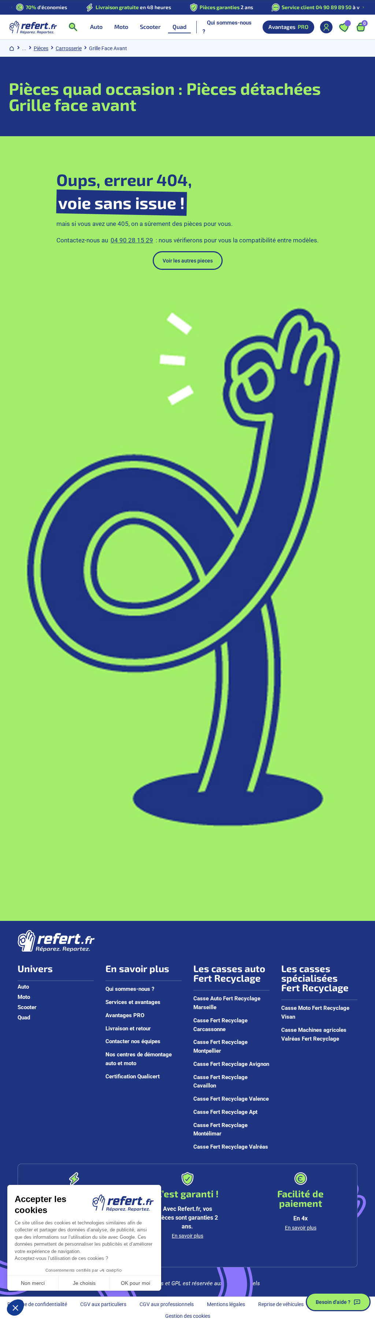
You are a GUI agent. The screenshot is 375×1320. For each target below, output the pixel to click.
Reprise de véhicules (281, 1304)
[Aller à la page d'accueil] (33, 27)
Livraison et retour (128, 1028)
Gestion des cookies (187, 1315)
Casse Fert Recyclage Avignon (231, 1063)
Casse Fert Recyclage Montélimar (220, 1129)
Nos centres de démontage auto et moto (138, 1059)
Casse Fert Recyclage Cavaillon (220, 1081)
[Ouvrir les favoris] (343, 27)
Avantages (288, 26)
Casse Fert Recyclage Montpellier (220, 1046)
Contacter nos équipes (132, 1041)
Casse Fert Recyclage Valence (231, 1098)
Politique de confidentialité (37, 1304)
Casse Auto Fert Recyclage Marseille (226, 1002)
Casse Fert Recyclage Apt (225, 1111)
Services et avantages (132, 1001)
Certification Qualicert (132, 1076)
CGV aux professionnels (167, 1304)
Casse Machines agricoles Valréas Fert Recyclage (313, 1034)
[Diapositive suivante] (363, 7)
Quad (24, 1017)
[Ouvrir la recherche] (73, 27)
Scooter (27, 1007)
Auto (23, 986)
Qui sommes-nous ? (227, 27)
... (24, 48)
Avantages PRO (124, 1015)
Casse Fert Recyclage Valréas (230, 1146)
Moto (24, 996)
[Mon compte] (326, 27)
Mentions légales (226, 1304)
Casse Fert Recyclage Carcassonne (220, 1024)
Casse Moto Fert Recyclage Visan (315, 1012)
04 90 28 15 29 (132, 240)
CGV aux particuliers (103, 1304)
